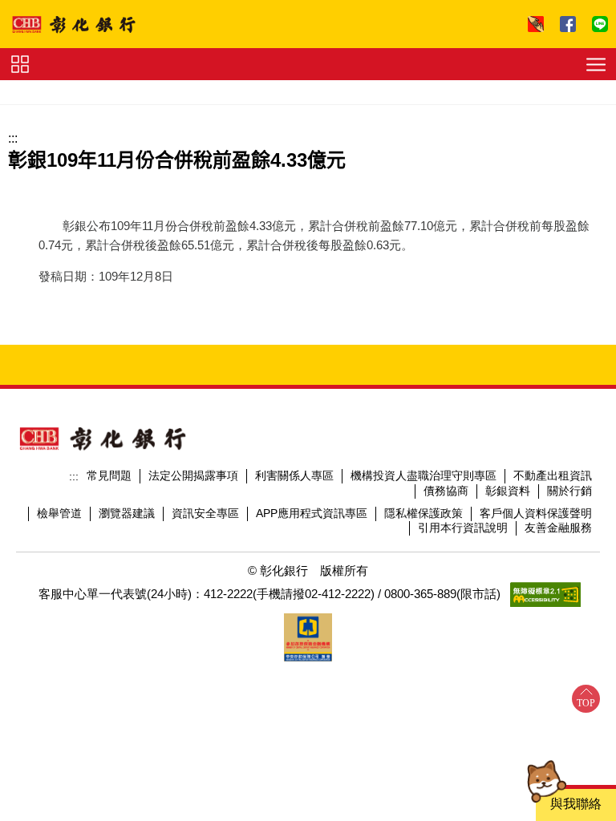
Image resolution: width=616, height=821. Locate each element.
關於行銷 (569, 490)
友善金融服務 (558, 527)
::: (13, 138)
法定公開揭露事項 (193, 475)
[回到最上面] (586, 699)
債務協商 (446, 490)
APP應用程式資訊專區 (311, 513)
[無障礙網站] (545, 594)
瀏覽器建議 (127, 513)
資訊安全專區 (205, 513)
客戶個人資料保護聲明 (536, 513)
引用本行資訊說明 (463, 527)
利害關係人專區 (294, 475)
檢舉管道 (59, 513)
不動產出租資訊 (552, 475)
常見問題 (109, 475)
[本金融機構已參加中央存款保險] (308, 637)
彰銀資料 (507, 490)
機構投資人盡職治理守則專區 (423, 475)
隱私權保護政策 (423, 513)
